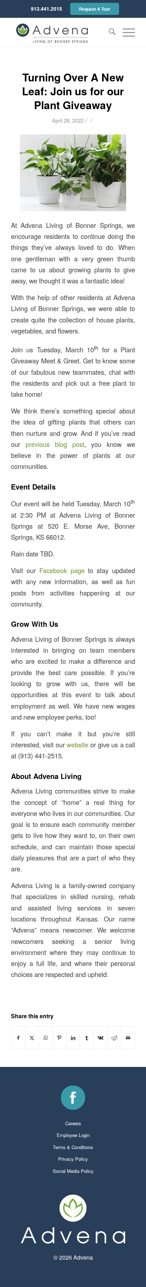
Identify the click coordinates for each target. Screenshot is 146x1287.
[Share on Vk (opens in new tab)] (100, 1038)
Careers (73, 1123)
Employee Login (73, 1135)
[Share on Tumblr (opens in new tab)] (87, 1038)
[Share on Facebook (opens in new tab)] (18, 1038)
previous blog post (55, 444)
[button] (125, 32)
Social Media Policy (73, 1171)
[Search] (109, 32)
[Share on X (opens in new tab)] (32, 1038)
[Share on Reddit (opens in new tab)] (114, 1038)
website (77, 744)
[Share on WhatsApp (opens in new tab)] (45, 1038)
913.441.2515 (46, 8)
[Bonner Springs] (60, 32)
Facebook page (62, 570)
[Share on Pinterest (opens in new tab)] (59, 1038)
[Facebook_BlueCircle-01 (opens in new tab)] (73, 1097)
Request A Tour (94, 9)
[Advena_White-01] (73, 1219)
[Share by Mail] (128, 1038)
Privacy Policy (73, 1158)
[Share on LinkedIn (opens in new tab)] (73, 1038)
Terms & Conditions (73, 1147)
